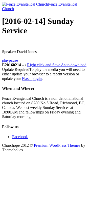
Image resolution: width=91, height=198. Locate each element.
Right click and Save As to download (56, 65)
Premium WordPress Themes (57, 145)
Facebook (20, 137)
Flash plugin (32, 78)
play (5, 60)
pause (13, 60)
